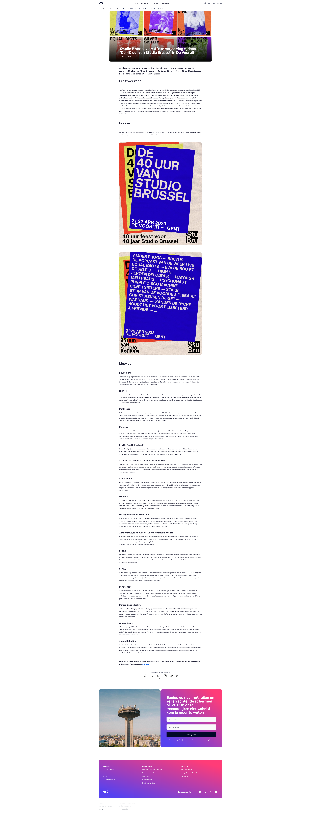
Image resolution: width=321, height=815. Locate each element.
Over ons (105, 9)
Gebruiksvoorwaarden (105, 806)
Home (136, 3)
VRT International (109, 780)
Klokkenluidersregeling (125, 806)
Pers (104, 773)
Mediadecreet (147, 780)
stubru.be (145, 664)
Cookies (101, 803)
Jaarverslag (146, 776)
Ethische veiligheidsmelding (127, 803)
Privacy (101, 809)
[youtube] (216, 792)
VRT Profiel (185, 776)
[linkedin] (205, 792)
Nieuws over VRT (114, 9)
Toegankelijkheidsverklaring (190, 773)
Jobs (209, 3)
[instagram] (200, 792)
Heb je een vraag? (217, 3)
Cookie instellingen (124, 809)
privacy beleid (209, 740)
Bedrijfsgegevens (187, 769)
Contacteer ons (108, 769)
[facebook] (195, 792)
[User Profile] (205, 3)
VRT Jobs (106, 776)
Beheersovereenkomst (150, 773)
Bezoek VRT (165, 3)
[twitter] (211, 792)
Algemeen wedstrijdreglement (152, 769)
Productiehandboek (149, 783)
